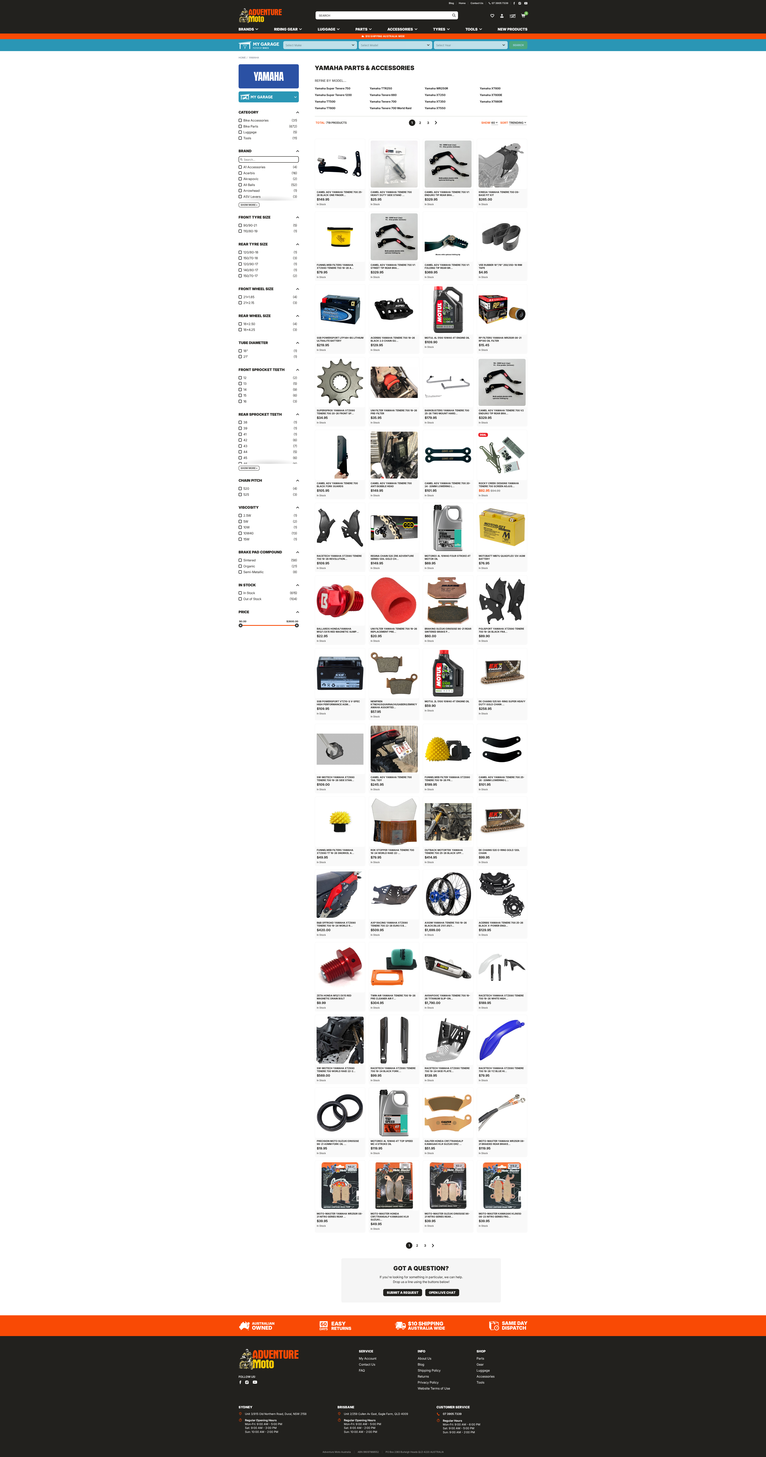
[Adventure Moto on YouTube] (526, 3)
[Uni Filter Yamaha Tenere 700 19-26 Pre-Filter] (394, 382)
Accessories (486, 1376)
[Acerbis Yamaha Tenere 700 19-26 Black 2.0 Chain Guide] (394, 310)
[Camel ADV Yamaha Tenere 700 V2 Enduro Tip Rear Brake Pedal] (502, 382)
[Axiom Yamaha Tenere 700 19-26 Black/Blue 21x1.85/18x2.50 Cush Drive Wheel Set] (448, 895)
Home (242, 57)
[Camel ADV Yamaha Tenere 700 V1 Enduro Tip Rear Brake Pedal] (448, 164)
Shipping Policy (429, 1370)
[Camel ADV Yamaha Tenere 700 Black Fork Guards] (340, 455)
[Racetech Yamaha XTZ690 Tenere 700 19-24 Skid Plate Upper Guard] (448, 1040)
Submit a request (403, 1293)
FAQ (362, 1370)
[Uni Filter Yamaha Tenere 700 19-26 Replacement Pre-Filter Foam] (394, 601)
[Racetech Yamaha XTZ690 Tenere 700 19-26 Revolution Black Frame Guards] (340, 528)
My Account (367, 1358)
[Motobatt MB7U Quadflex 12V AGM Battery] (502, 528)
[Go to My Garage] (512, 15)
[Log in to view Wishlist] (493, 16)
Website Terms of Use (434, 1388)
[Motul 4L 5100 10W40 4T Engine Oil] (448, 310)
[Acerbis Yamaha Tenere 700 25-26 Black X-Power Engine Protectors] (502, 895)
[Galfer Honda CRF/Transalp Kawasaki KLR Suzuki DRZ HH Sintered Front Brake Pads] (448, 1113)
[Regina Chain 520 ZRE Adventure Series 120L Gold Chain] (394, 528)
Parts (480, 1358)
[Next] (436, 123)
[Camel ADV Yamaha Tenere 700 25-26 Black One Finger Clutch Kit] (340, 164)
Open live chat (442, 1293)
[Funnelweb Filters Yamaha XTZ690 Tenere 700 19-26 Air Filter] (340, 237)
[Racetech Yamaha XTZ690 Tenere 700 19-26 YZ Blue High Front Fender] (502, 1040)
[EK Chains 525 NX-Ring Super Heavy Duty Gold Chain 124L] (502, 673)
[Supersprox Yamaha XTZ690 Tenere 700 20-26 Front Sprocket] (340, 382)
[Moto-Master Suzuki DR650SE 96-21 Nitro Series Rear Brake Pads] (448, 1186)
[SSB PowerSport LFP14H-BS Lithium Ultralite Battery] (340, 310)
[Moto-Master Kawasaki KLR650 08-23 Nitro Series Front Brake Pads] (502, 1186)
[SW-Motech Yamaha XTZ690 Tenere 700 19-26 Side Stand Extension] (340, 749)
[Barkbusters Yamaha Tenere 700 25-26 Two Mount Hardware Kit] (448, 382)
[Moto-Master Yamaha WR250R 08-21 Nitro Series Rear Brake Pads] (340, 1186)
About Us (424, 1358)
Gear (480, 1364)
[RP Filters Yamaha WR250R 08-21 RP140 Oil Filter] (502, 310)
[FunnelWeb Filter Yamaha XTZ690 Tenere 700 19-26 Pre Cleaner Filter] (448, 749)
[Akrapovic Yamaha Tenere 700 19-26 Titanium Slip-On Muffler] (448, 967)
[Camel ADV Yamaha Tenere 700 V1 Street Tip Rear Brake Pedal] (394, 237)
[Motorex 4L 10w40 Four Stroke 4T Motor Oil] (448, 528)
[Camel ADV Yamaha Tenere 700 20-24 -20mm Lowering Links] (448, 455)
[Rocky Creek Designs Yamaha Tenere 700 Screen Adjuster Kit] (502, 455)
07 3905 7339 (452, 1413)
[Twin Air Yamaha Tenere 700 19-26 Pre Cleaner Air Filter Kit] (394, 967)
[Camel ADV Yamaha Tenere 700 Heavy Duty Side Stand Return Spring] (394, 164)
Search (518, 45)
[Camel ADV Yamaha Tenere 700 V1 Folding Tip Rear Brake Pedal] (448, 237)
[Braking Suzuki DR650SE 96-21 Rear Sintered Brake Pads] (448, 601)
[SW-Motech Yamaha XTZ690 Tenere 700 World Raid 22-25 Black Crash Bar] (340, 1040)
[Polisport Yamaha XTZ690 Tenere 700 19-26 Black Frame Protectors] (502, 601)
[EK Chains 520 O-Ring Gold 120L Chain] (502, 822)
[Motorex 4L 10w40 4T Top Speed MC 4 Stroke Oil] (394, 1113)
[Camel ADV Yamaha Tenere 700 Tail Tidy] (394, 749)
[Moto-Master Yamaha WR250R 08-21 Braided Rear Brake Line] (502, 1113)
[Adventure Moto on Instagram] (520, 3)
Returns (423, 1376)
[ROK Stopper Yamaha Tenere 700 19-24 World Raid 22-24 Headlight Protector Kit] (394, 822)
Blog (421, 1364)
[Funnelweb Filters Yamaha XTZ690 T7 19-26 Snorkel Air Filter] (340, 822)
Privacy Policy (428, 1382)
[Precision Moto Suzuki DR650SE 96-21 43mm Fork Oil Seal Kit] (340, 1113)
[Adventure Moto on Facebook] (514, 3)
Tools (480, 1382)
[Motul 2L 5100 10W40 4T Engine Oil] (448, 673)
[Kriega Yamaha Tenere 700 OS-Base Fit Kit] (502, 164)
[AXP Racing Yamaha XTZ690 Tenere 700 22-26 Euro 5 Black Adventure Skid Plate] (394, 895)
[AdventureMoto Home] (268, 1359)
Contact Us (367, 1364)
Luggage (483, 1370)
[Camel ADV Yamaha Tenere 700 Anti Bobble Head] (394, 455)
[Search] (454, 15)
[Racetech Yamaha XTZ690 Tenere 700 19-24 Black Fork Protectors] (394, 1040)
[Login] (501, 15)
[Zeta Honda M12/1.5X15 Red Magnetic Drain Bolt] (340, 967)
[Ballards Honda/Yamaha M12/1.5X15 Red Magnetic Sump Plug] (340, 601)
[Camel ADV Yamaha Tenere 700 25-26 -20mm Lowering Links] (502, 749)
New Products (512, 29)
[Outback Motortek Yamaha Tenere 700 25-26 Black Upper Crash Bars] (448, 822)
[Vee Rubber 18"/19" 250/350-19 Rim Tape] (502, 237)
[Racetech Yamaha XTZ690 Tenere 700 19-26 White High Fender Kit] (502, 967)
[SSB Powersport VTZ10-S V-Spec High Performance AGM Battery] (340, 673)
